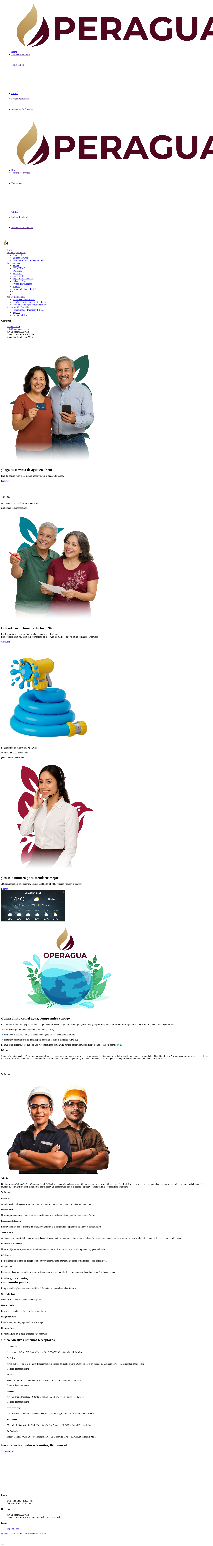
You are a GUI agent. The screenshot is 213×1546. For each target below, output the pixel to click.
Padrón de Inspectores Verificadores (29, 302)
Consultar (5, 641)
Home (14, 52)
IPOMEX (17, 271)
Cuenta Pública (20, 315)
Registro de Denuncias (23, 278)
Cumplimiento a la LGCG (25, 289)
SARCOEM (18, 276)
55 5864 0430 (13, 326)
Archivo (16, 286)
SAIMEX (17, 273)
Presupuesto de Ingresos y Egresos (28, 310)
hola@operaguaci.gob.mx (19, 329)
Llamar (4, 889)
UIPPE (14, 93)
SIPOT (16, 265)
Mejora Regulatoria (20, 98)
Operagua (5, 1533)
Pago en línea (19, 255)
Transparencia (17, 65)
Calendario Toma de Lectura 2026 (28, 260)
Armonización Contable (22, 109)
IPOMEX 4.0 (19, 268)
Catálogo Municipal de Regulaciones (30, 304)
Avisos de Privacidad (22, 284)
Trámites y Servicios (20, 54)
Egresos (16, 312)
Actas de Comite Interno (24, 299)
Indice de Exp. (19, 281)
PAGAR (5, 481)
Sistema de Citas (20, 258)
